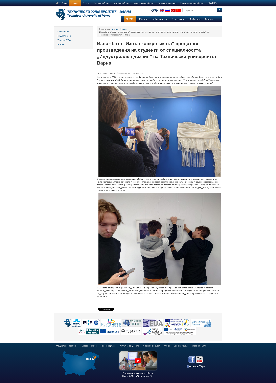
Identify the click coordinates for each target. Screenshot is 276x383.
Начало (114, 28)
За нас (86, 2)
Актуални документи (129, 345)
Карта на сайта (199, 345)
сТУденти (142, 19)
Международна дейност (191, 2)
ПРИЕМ (129, 19)
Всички (60, 44)
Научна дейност (101, 2)
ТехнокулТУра (64, 40)
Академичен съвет (151, 345)
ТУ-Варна (63, 2)
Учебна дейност (121, 2)
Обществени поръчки (66, 345)
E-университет (178, 19)
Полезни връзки (108, 345)
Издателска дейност (143, 2)
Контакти (209, 19)
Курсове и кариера (167, 2)
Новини (74, 2)
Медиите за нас (64, 35)
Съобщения (63, 31)
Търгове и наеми (88, 345)
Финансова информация (176, 345)
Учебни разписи (159, 19)
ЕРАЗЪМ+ (212, 2)
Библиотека (195, 19)
